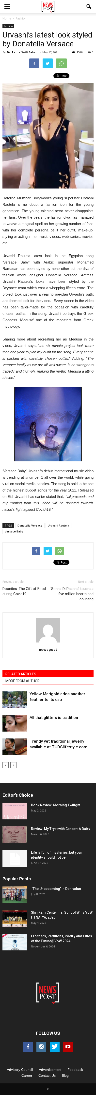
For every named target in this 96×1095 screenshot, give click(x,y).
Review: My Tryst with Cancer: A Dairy (60, 829)
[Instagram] (41, 1047)
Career (26, 1075)
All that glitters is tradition (54, 717)
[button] (89, 6)
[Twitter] (55, 1047)
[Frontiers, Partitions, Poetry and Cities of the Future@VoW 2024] (14, 942)
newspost (48, 649)
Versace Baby (14, 531)
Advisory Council (20, 1070)
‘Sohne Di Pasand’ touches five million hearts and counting (72, 593)
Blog (65, 1075)
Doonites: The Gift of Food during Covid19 (24, 591)
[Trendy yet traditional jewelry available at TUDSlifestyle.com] (14, 746)
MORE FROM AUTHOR (22, 681)
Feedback (75, 1070)
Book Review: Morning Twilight (55, 805)
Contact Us (47, 1075)
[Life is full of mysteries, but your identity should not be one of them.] (14, 858)
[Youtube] (68, 1047)
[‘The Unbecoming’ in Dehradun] (14, 894)
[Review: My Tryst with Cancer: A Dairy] (14, 834)
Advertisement (50, 1070)
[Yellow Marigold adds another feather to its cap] (14, 699)
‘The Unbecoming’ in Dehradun (56, 889)
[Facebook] (28, 1047)
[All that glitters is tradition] (14, 723)
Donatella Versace (29, 525)
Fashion (8, 26)
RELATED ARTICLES (20, 674)
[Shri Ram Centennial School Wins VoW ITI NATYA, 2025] (14, 918)
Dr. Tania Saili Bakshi (22, 52)
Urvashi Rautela (58, 525)
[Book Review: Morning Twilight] (14, 811)
